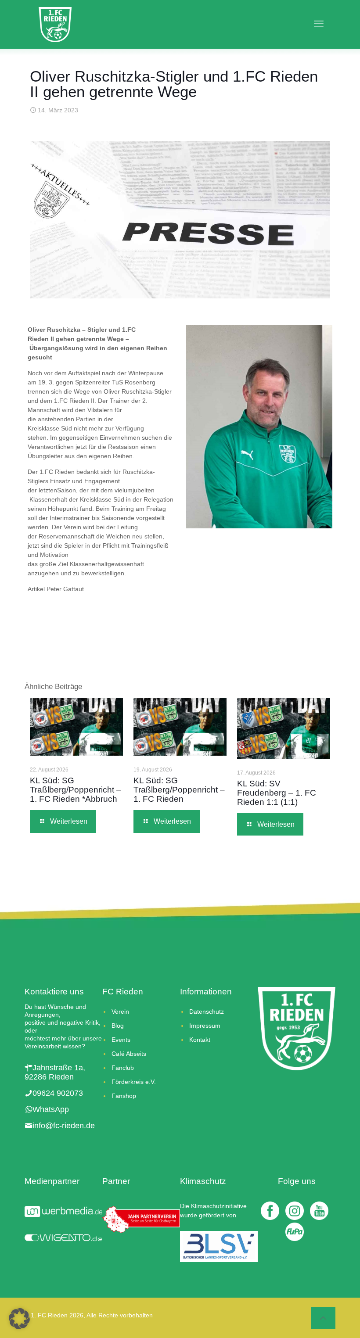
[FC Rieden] (55, 24)
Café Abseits (129, 1053)
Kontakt (199, 1039)
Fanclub (123, 1067)
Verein (120, 1011)
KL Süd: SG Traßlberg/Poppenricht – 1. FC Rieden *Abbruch (75, 790)
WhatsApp (50, 1109)
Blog (118, 1025)
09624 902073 (57, 1093)
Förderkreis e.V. (134, 1081)
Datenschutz (206, 1011)
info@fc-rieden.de (63, 1125)
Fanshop (124, 1095)
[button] (19, 1318)
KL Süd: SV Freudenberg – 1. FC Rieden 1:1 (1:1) (276, 793)
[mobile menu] (316, 24)
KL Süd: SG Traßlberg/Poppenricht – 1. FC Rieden (179, 790)
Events (121, 1039)
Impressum (204, 1025)
